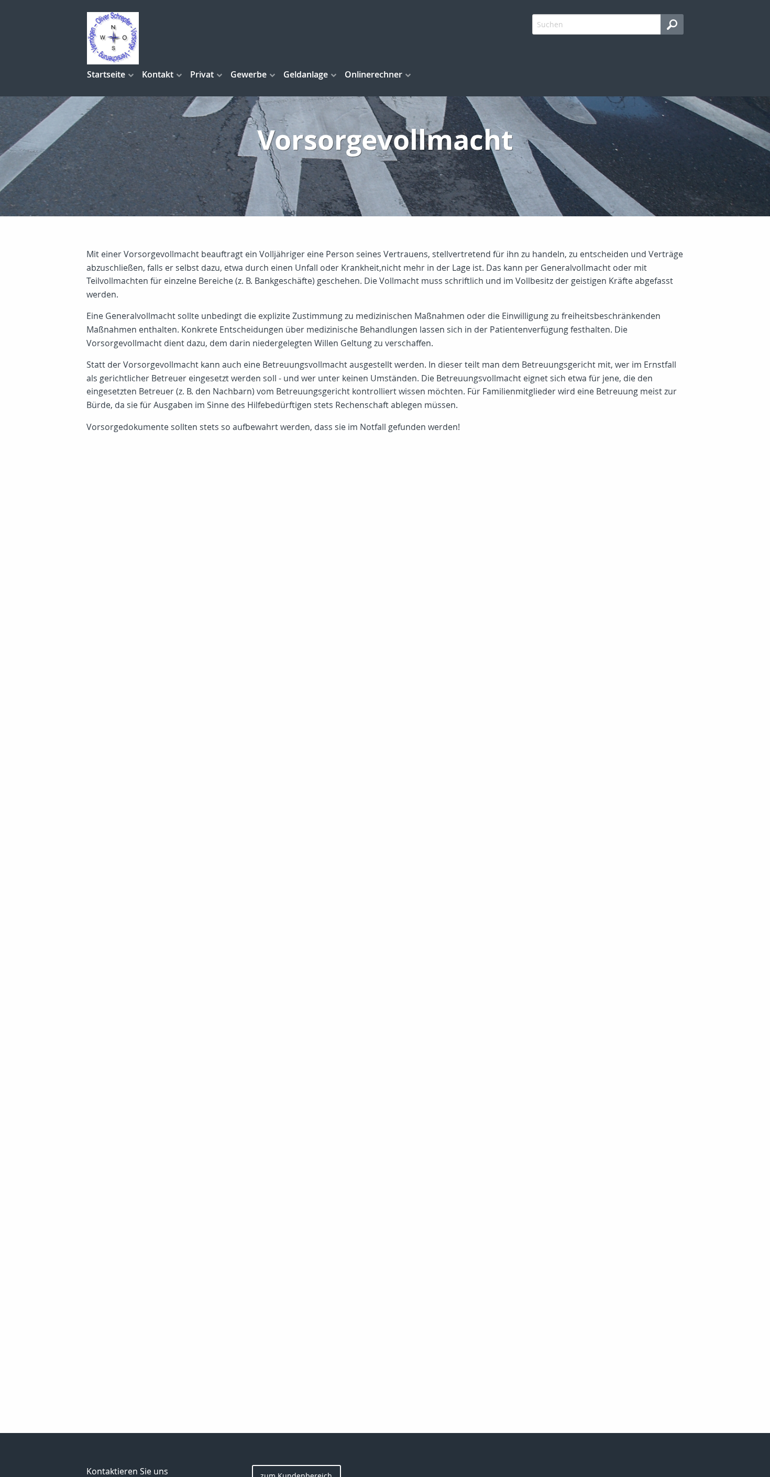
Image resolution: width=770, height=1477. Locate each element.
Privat (202, 74)
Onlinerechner (373, 74)
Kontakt (157, 74)
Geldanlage (305, 74)
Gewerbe (248, 74)
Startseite (106, 74)
